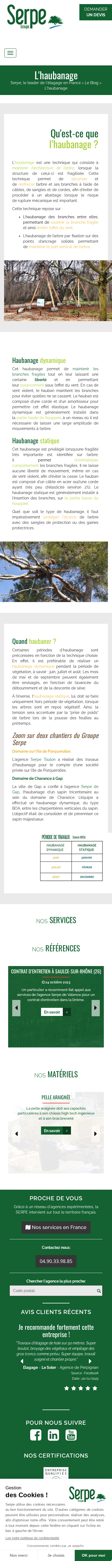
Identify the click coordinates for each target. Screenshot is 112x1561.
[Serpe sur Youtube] (71, 1435)
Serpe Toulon (43, 759)
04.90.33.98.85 (56, 1261)
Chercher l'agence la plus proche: (56, 1281)
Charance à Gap (49, 778)
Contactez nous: (56, 1247)
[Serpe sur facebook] (35, 1435)
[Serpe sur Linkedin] (53, 1435)
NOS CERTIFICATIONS (56, 1455)
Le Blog (91, 83)
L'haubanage (56, 88)
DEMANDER (95, 12)
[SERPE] (56, 17)
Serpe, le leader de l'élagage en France (46, 83)
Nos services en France (58, 1227)
